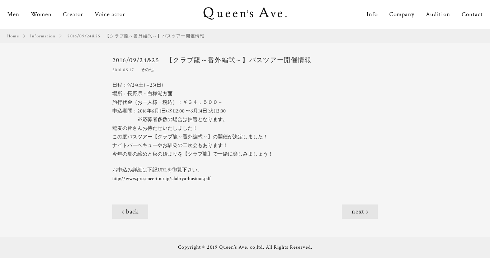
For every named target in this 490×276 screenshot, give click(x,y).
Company (402, 14)
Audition (438, 14)
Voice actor (110, 14)
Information (42, 36)
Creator (73, 14)
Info (372, 14)
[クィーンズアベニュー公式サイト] (245, 14)
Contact (472, 14)
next (358, 211)
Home (13, 36)
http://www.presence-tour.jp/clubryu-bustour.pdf (161, 178)
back (132, 211)
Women (41, 14)
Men (13, 14)
